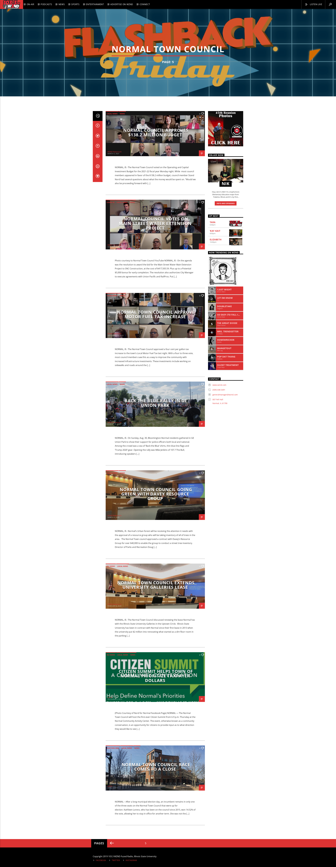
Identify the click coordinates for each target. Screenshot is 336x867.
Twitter (116, 860)
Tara (213, 222)
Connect (145, 4)
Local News (112, 114)
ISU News (111, 566)
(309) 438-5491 (218, 390)
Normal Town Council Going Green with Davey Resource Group (156, 494)
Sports (75, 4)
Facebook (101, 860)
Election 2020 (113, 748)
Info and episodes (226, 203)
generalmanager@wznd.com (225, 394)
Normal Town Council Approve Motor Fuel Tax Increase (156, 314)
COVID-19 (110, 202)
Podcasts (46, 4)
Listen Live (315, 4)
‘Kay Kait (215, 230)
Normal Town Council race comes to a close (156, 767)
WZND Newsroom (114, 152)
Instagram (131, 860)
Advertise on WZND (121, 4)
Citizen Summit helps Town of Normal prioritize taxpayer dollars (156, 675)
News (62, 4)
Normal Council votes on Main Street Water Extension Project (155, 223)
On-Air (30, 4)
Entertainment (95, 4)
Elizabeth (216, 239)
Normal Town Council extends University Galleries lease (156, 585)
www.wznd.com (219, 385)
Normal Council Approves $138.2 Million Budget (155, 132)
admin (109, 697)
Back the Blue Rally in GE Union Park (156, 403)
